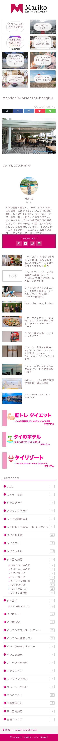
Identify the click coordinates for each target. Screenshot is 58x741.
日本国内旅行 (30, 711)
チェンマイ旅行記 (32, 581)
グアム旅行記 (30, 502)
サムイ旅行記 (32, 577)
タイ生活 (30, 600)
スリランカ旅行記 (30, 510)
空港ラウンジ (30, 719)
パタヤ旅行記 (32, 584)
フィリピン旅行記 (30, 679)
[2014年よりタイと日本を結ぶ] (29, 14)
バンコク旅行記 (32, 588)
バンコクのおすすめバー (30, 646)
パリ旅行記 (30, 622)
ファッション (30, 671)
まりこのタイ (30, 695)
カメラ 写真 (30, 494)
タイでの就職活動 (30, 519)
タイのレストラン (32, 606)
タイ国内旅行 (30, 559)
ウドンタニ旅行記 (32, 565)
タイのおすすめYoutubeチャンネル (30, 527)
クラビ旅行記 (32, 573)
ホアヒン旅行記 (32, 592)
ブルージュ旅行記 (30, 687)
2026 (30, 486)
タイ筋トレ (30, 614)
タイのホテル (30, 551)
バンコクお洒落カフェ (30, 638)
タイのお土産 (30, 535)
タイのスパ (30, 543)
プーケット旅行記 (30, 662)
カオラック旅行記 (32, 569)
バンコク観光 (30, 654)
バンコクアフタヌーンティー (30, 630)
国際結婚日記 (30, 703)
